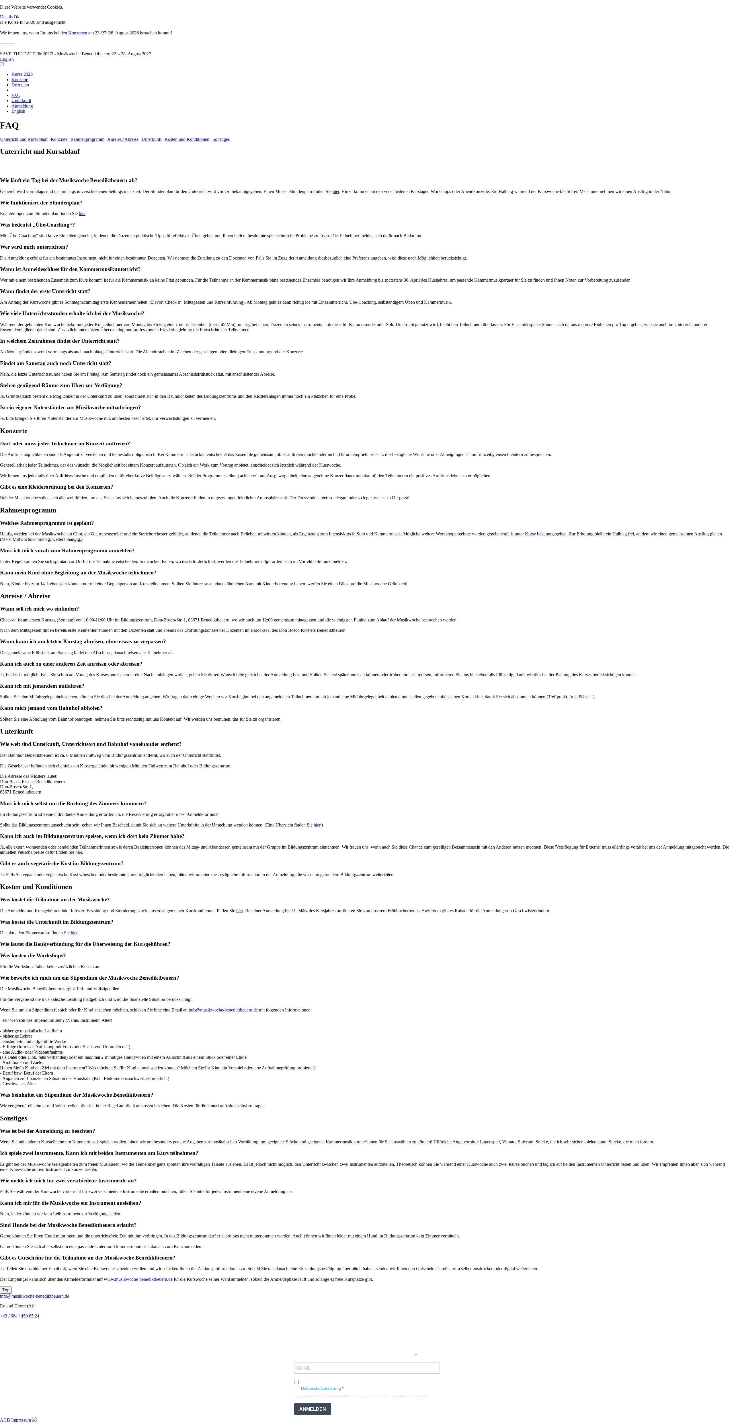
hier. (317, 824)
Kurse (530, 533)
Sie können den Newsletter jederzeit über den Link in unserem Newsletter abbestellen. (361, 1396)
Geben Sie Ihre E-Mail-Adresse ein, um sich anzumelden (354, 1355)
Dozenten (20, 84)
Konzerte (19, 79)
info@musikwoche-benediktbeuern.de (223, 1009)
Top (5, 1289)
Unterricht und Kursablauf (24, 139)
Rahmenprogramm (87, 139)
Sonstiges (221, 139)
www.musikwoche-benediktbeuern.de (138, 1279)
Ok (16, 16)
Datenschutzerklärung (321, 1388)
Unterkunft (21, 100)
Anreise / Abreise (122, 139)
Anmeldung (22, 106)
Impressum (21, 1420)
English (7, 59)
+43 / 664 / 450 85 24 (19, 1315)
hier (336, 191)
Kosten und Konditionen (187, 139)
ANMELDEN (312, 1409)
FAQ (16, 95)
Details (7, 16)
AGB (5, 1420)
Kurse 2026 (22, 74)
